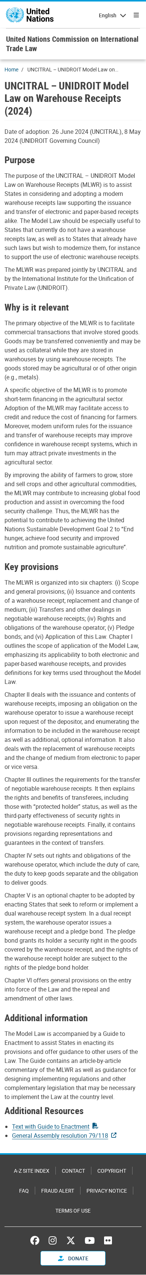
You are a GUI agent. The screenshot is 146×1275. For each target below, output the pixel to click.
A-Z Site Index (31, 1170)
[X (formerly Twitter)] (71, 1240)
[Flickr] (108, 1240)
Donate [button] (77, 1258)
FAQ (24, 1190)
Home (11, 69)
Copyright (111, 1170)
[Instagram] (52, 1240)
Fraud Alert (57, 1190)
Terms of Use (73, 1210)
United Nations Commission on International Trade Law (72, 43)
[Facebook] (36, 1240)
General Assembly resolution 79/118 (60, 1135)
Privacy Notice (106, 1190)
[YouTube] (89, 1240)
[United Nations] (30, 15)
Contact (73, 1170)
